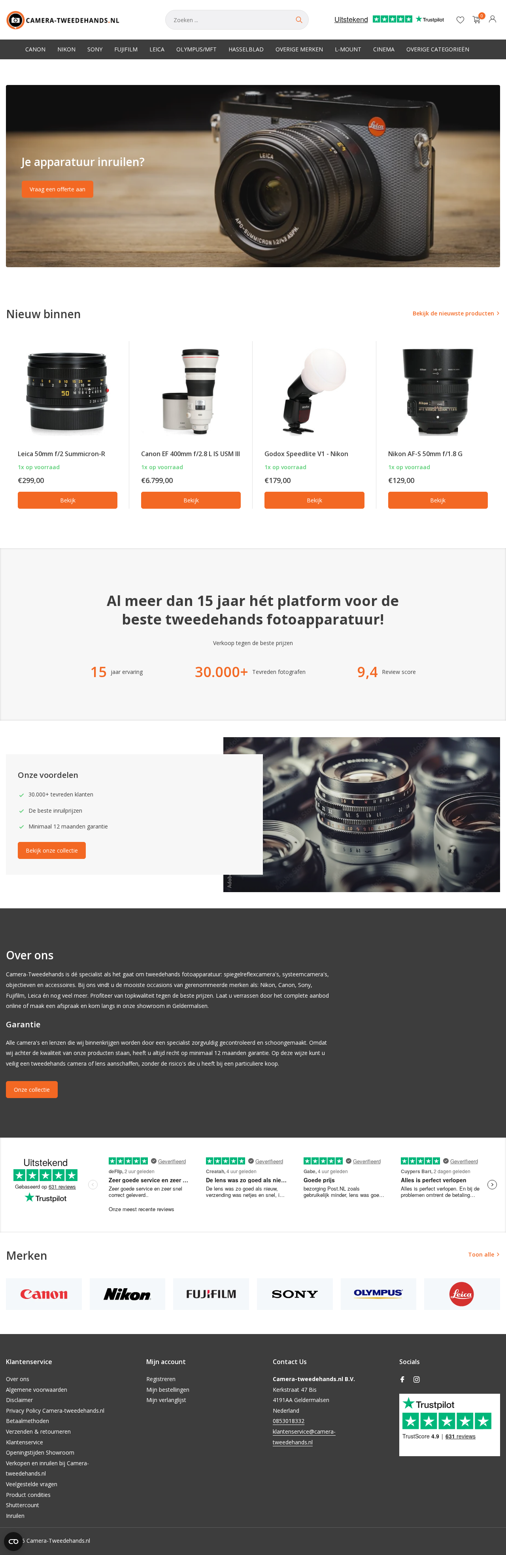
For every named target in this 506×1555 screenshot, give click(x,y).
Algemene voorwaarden (36, 1389)
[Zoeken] (299, 20)
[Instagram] (416, 1380)
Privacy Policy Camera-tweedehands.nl (55, 1410)
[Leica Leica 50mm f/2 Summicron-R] (67, 391)
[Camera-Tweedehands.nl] (77, 20)
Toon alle (481, 1254)
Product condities (28, 1494)
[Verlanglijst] (460, 19)
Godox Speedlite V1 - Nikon (306, 453)
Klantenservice (24, 1442)
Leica (156, 49)
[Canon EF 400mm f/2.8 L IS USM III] (191, 391)
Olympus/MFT (196, 49)
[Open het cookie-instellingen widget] (13, 1541)
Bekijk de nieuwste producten (453, 313)
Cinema (384, 49)
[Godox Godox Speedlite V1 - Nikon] (314, 391)
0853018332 (288, 1421)
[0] (474, 20)
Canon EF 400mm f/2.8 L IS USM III (190, 453)
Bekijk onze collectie (52, 850)
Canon (35, 49)
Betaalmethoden (27, 1421)
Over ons (17, 1379)
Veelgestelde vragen (31, 1484)
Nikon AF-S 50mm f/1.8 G (425, 453)
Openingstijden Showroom (40, 1452)
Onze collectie (32, 1089)
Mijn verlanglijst (166, 1400)
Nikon (66, 49)
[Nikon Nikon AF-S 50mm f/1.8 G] (438, 391)
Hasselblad (246, 49)
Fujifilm (126, 49)
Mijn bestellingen (167, 1389)
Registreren (161, 1379)
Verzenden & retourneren (38, 1431)
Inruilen (15, 1515)
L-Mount (348, 49)
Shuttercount (22, 1505)
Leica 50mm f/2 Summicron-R (61, 453)
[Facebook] (402, 1380)
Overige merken (299, 49)
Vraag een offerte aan (57, 189)
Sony (94, 49)
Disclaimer (19, 1400)
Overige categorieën (437, 49)
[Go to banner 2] (253, 176)
